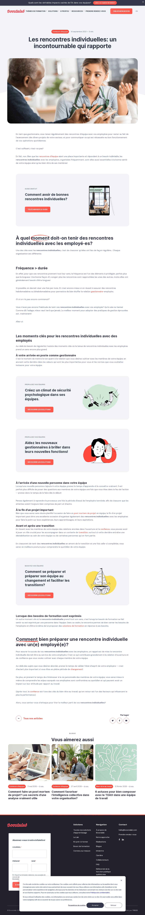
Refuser (113, 905)
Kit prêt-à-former (80, 842)
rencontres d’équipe (48, 156)
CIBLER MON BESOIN (121, 11)
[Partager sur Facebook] (119, 720)
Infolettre (100, 851)
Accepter (95, 905)
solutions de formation (73, 626)
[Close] (143, 2)
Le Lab (76, 837)
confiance (105, 529)
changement (76, 669)
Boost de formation (81, 846)
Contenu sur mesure (81, 851)
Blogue (99, 846)
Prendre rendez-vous (96, 11)
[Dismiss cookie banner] (121, 880)
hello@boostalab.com (128, 830)
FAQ (97, 864)
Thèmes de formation (35, 11)
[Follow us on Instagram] (123, 839)
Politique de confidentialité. (100, 892)
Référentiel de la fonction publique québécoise (103, 872)
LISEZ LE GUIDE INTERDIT (105, 3)
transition (83, 532)
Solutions (53, 11)
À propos (64, 11)
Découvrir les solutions (39, 409)
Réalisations (101, 842)
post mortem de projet (85, 513)
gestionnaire (97, 291)
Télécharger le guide (38, 209)
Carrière (99, 855)
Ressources (77, 11)
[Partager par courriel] (126, 720)
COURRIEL (16, 847)
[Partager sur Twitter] (113, 720)
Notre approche (102, 837)
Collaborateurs (102, 860)
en (137, 11)
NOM (33, 861)
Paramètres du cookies (77, 905)
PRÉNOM (15, 861)
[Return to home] (17, 825)
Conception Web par (127, 910)
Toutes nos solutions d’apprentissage (82, 831)
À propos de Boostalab (101, 831)
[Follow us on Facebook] (119, 839)
